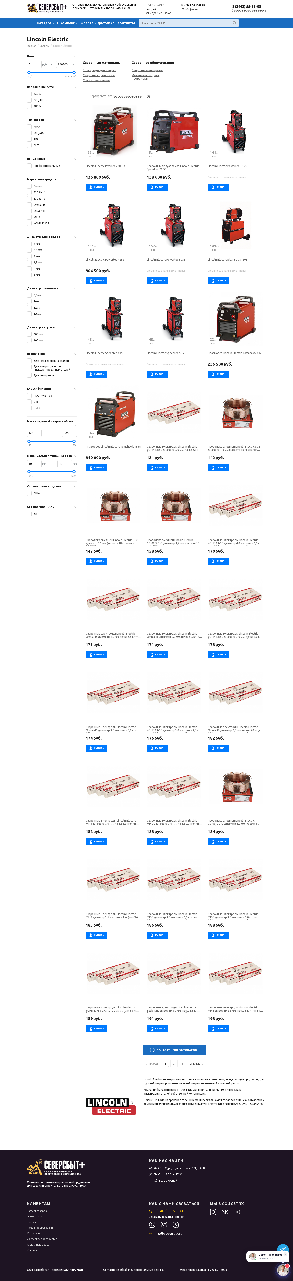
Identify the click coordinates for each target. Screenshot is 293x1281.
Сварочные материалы (102, 62)
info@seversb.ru (194, 9)
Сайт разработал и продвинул (55, 1269)
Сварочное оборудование (153, 62)
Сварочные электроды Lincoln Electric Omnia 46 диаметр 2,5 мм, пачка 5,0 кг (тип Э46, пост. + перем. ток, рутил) (235, 729)
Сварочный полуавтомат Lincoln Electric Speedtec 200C (173, 168)
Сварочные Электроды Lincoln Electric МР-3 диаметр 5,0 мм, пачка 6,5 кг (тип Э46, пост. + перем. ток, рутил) (111, 822)
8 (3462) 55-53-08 (246, 6)
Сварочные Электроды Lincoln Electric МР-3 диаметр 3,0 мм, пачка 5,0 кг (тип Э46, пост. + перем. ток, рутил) (233, 916)
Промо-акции (35, 1216)
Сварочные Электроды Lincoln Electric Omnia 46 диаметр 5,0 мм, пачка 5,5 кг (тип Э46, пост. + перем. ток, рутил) (174, 635)
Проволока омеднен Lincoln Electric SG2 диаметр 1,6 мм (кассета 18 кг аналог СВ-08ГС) (234, 448)
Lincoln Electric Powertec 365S (227, 166)
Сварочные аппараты (147, 70)
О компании (67, 23)
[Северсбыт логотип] (47, 7)
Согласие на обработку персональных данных (133, 1269)
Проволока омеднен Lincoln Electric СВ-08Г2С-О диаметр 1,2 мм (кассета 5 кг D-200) (235, 822)
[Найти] (235, 23)
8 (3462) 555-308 (168, 1211)
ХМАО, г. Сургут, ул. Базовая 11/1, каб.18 (179, 1168)
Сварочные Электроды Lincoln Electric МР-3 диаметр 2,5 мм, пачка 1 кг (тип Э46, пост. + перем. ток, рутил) (113, 916)
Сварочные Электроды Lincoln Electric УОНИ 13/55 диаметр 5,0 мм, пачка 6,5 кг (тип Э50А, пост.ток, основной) (173, 448)
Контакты (126, 23)
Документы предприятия (42, 1238)
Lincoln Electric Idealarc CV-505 (227, 259)
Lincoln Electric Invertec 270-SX (105, 166)
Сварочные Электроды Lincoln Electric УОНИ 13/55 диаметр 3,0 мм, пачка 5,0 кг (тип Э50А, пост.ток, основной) (234, 635)
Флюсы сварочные (96, 80)
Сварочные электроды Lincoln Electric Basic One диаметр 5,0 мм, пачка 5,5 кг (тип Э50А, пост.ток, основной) (172, 1009)
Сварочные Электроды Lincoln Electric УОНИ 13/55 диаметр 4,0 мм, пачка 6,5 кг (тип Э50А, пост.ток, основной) (234, 542)
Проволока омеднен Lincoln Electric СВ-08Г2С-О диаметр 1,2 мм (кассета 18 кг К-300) (173, 542)
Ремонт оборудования (40, 1227)
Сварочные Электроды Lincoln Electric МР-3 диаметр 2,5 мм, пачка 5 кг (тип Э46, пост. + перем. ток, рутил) (235, 1009)
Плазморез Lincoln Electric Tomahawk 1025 (235, 353)
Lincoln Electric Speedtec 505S (166, 353)
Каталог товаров (37, 1210)
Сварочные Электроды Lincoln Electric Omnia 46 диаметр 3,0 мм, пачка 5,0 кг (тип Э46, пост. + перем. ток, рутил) (113, 729)
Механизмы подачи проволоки (145, 76)
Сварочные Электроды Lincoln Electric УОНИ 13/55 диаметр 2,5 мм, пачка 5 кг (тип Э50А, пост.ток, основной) (111, 1009)
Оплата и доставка (97, 23)
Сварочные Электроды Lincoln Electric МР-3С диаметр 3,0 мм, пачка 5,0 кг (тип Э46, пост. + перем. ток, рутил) (173, 822)
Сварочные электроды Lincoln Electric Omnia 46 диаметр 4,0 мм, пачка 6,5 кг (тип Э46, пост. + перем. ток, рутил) (113, 635)
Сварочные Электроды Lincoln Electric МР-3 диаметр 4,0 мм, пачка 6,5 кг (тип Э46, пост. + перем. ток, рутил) (172, 916)
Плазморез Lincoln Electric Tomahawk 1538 (113, 446)
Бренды (31, 1222)
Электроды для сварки (99, 70)
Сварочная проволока (99, 75)
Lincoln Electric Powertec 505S (166, 259)
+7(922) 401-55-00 (160, 13)
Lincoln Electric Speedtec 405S (105, 353)
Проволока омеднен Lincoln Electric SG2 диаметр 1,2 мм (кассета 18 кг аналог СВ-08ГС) (112, 542)
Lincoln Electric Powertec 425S (105, 259)
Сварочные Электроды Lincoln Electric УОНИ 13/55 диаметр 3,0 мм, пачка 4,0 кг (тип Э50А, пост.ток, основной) (173, 729)
